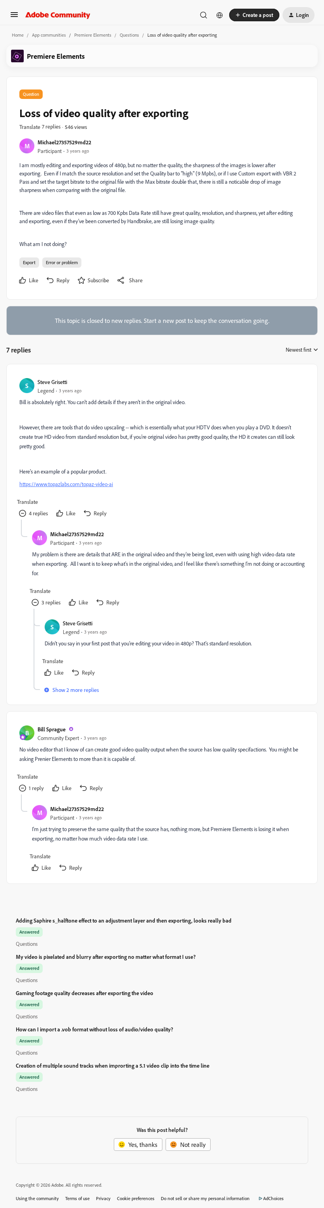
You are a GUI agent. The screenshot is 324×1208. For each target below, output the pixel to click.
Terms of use (77, 1198)
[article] (161, 448)
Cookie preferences (135, 1198)
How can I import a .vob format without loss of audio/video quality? (94, 1029)
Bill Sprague (52, 729)
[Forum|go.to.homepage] (57, 15)
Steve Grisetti (52, 381)
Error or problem (62, 262)
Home (18, 35)
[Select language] (219, 15)
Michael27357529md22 (64, 142)
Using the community (37, 1198)
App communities (49, 35)
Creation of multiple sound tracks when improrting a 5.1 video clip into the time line (112, 1065)
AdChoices (273, 1198)
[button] (14, 17)
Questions (129, 35)
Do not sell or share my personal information (205, 1198)
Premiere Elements (92, 35)
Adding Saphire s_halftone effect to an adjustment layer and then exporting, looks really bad (124, 920)
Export (29, 262)
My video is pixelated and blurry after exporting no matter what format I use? (106, 956)
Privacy (103, 1198)
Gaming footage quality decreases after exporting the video (84, 993)
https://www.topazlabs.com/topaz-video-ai (66, 484)
